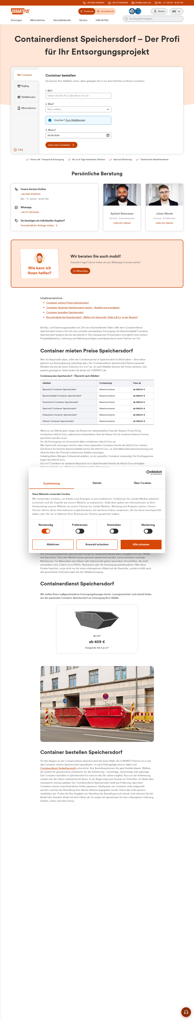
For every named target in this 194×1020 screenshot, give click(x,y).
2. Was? (49, 104)
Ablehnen (53, 544)
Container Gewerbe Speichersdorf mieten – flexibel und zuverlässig (82, 307)
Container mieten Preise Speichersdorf (67, 303)
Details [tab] (97, 483)
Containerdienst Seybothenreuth (58, 768)
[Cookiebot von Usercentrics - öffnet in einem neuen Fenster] (148, 472)
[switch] (80, 531)
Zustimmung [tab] (51, 483)
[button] (176, 11)
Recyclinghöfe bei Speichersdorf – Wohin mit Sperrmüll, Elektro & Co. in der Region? (92, 317)
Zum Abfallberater (75, 120)
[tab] (26, 74)
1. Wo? (48, 91)
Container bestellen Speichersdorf (65, 312)
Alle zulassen (141, 544)
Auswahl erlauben (97, 544)
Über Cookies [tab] (142, 483)
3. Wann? (50, 130)
